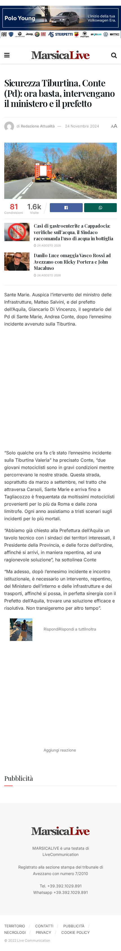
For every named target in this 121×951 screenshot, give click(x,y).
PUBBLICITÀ (73, 926)
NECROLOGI (15, 932)
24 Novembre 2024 (82, 126)
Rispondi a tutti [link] (72, 629)
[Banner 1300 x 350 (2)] (60, 21)
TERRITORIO (14, 926)
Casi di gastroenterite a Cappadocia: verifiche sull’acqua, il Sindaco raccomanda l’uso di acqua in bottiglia (73, 232)
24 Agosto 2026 (48, 245)
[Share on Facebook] (66, 207)
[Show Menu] (7, 55)
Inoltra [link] (90, 629)
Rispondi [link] (51, 629)
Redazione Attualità (38, 126)
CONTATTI (44, 926)
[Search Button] (114, 55)
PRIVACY (43, 932)
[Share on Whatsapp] (100, 207)
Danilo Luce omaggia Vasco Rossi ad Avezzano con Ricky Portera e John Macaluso (72, 261)
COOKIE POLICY (75, 932)
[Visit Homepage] (60, 55)
